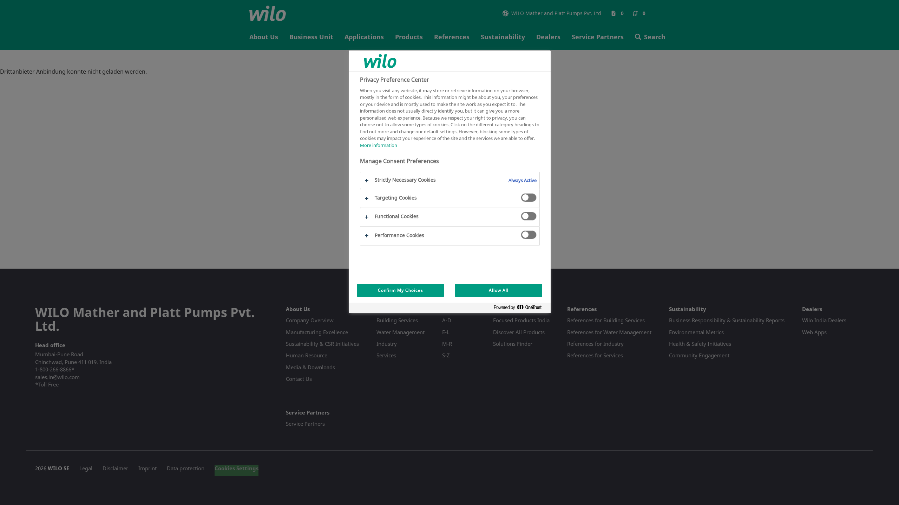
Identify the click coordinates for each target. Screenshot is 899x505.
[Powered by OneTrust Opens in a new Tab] (520, 308)
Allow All (498, 290)
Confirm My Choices (400, 290)
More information (378, 145)
